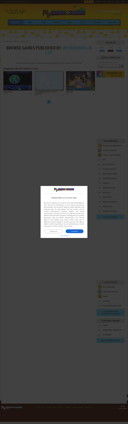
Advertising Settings (56, 224)
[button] (64, 236)
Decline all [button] (53, 231)
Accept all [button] (74, 231)
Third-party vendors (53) (61, 213)
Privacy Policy (68, 226)
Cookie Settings (58, 226)
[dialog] (64, 212)
